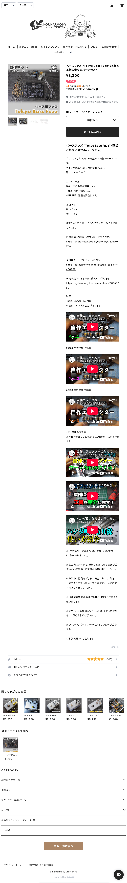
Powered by (60, 877)
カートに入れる (92, 132)
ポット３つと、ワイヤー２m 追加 (84, 112)
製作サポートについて (74, 46)
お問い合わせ (109, 46)
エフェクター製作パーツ (13, 800)
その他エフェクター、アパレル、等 (18, 820)
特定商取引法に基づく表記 (41, 865)
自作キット (6, 790)
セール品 (6, 830)
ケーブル (5, 810)
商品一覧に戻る (63, 846)
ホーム (11, 46)
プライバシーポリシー (13, 865)
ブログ (94, 46)
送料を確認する (98, 97)
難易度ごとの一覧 (10, 780)
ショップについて (50, 46)
